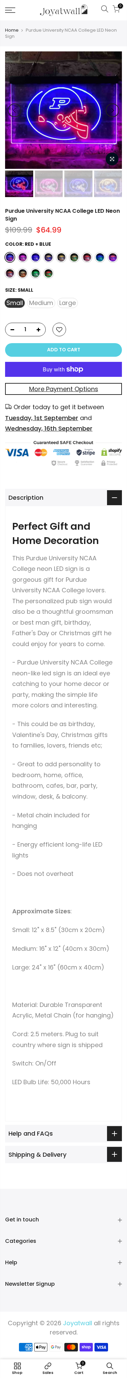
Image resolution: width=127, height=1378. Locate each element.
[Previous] (14, 110)
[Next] (112, 110)
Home (12, 30)
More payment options (63, 389)
